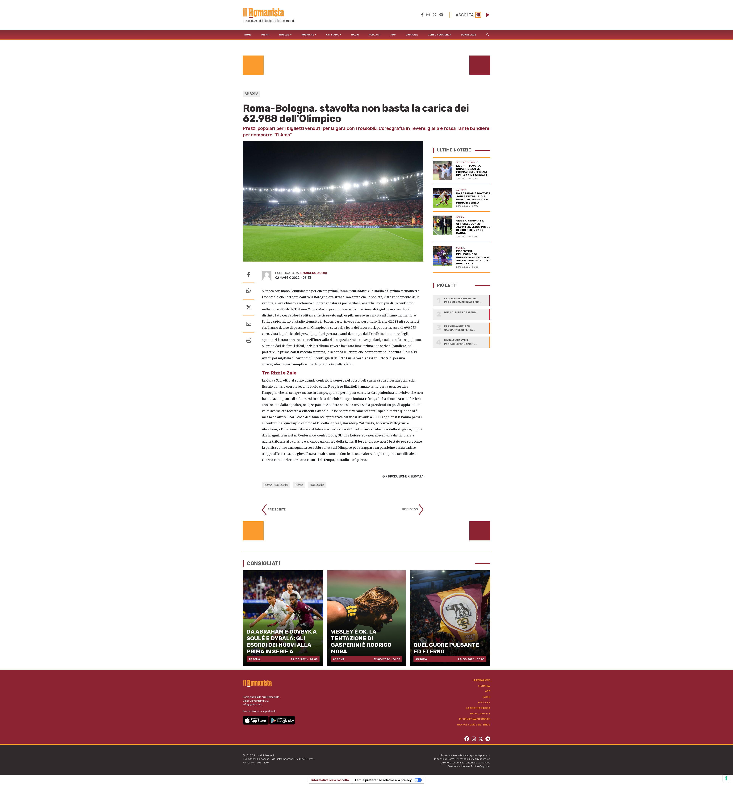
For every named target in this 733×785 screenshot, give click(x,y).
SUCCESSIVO (410, 509)
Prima (265, 34)
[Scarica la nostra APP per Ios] (256, 720)
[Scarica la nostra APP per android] (282, 720)
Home (247, 34)
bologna (317, 485)
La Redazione (481, 680)
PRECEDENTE (276, 509)
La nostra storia (478, 708)
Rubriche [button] (308, 34)
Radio (355, 34)
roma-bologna (276, 485)
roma (299, 485)
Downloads (468, 34)
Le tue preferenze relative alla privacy (383, 780)
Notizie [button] (284, 34)
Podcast (375, 34)
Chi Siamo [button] (333, 34)
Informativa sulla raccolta (330, 780)
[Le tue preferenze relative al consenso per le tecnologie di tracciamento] (726, 778)
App (393, 34)
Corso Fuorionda (439, 34)
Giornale (412, 34)
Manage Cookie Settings (473, 724)
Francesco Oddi (313, 273)
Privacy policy (480, 713)
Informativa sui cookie (474, 719)
